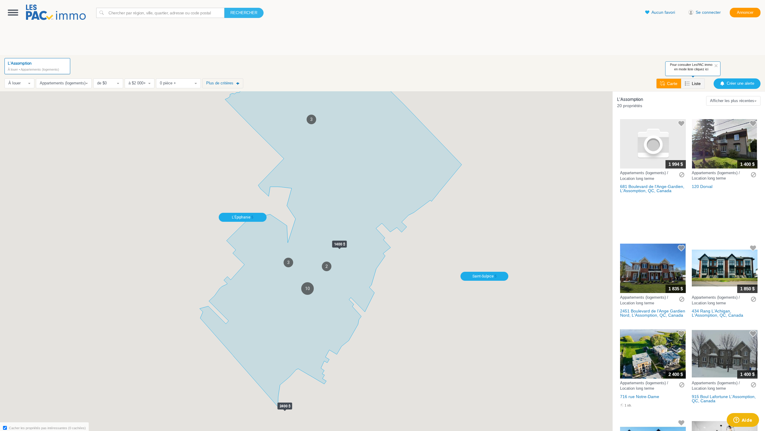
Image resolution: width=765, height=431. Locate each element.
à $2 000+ (137, 83)
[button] (653, 157)
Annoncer (745, 12)
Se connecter (708, 12)
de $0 (102, 83)
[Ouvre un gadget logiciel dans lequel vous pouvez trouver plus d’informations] (742, 420)
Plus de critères (219, 83)
